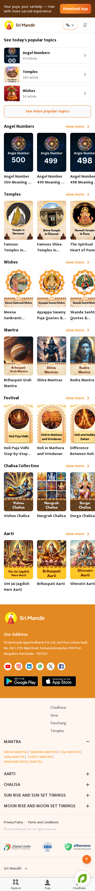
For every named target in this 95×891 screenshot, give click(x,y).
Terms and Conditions (43, 822)
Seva (54, 715)
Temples (57, 731)
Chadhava (58, 707)
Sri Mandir (13, 869)
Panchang (58, 723)
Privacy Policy (13, 822)
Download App (75, 8)
